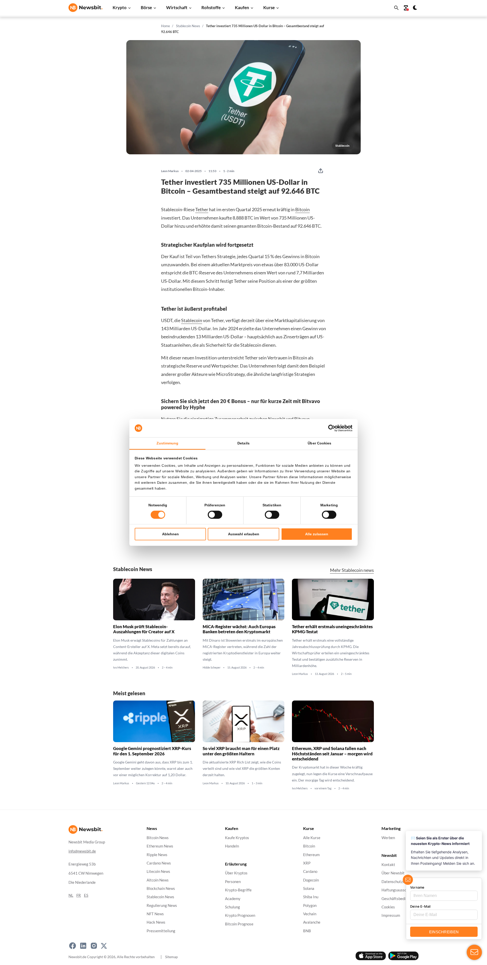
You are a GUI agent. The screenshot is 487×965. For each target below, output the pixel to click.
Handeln (232, 846)
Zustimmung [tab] (167, 443)
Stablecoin (191, 320)
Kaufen (242, 7)
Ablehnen (170, 534)
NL (70, 895)
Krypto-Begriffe (238, 890)
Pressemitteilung (161, 930)
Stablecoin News (188, 26)
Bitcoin (302, 209)
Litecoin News (158, 871)
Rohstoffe (211, 7)
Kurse (269, 7)
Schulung (232, 907)
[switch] (215, 515)
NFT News (155, 914)
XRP (306, 863)
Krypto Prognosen (240, 915)
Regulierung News (162, 905)
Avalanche (311, 922)
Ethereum (311, 854)
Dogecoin (311, 880)
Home (165, 26)
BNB (307, 930)
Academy (232, 898)
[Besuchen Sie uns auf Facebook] (72, 946)
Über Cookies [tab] (319, 443)
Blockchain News (161, 888)
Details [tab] (243, 443)
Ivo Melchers (121, 667)
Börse (146, 7)
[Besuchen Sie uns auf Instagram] (94, 946)
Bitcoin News (158, 838)
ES (86, 895)
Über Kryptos (236, 873)
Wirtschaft (176, 7)
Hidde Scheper (211, 667)
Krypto (120, 7)
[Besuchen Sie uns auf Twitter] (103, 946)
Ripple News (157, 854)
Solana (308, 888)
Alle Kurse (311, 838)
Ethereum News (160, 846)
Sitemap (171, 956)
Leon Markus (170, 171)
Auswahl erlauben (243, 534)
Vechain (309, 914)
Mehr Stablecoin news (352, 570)
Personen (233, 881)
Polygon (310, 905)
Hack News (156, 922)
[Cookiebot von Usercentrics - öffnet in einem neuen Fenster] (330, 428)
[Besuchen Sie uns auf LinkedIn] (83, 946)
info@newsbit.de (82, 851)
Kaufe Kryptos (237, 838)
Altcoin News (158, 880)
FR (78, 895)
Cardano (310, 871)
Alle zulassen (316, 534)
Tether (201, 209)
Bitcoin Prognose (239, 924)
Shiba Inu (310, 897)
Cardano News (159, 863)
